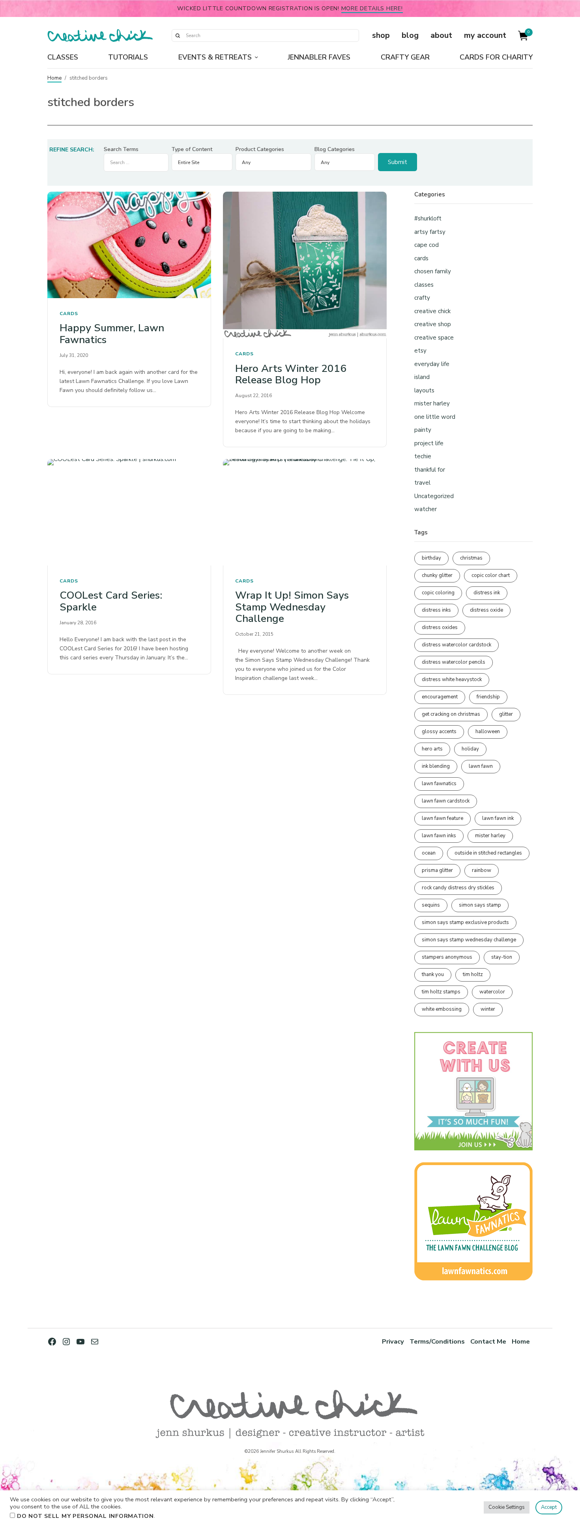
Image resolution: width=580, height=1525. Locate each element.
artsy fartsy (429, 232)
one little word (434, 417)
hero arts (432, 748)
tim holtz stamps (441, 991)
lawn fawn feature (442, 818)
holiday (470, 748)
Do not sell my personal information (85, 1515)
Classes (62, 57)
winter (488, 1009)
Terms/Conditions (437, 1341)
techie (422, 456)
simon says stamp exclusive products (465, 922)
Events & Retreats (215, 57)
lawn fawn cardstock (446, 800)
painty (422, 430)
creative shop (432, 324)
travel (422, 483)
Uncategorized (434, 496)
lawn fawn (481, 766)
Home (54, 78)
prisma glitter (437, 870)
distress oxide (486, 610)
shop (381, 35)
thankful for (429, 470)
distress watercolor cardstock (456, 644)
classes (424, 285)
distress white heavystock (452, 679)
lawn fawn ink (498, 818)
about (441, 35)
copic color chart (490, 575)
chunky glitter (437, 575)
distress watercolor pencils (453, 662)
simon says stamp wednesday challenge (469, 939)
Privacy (393, 1341)
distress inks (436, 610)
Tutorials (128, 57)
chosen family (432, 271)
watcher (425, 509)
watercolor (492, 991)
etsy (420, 351)
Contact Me (488, 1341)
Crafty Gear (405, 57)
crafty (422, 298)
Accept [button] (549, 1507)
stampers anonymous (447, 957)
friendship (488, 696)
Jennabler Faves (319, 57)
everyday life (431, 364)
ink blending (436, 766)
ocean (429, 853)
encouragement (440, 696)
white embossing (442, 1009)
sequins (431, 905)
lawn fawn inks (439, 835)
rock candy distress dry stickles (458, 887)
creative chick (432, 311)
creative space (434, 338)
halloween (487, 731)
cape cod (426, 245)
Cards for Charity (496, 57)
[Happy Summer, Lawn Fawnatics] (129, 245)
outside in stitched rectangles (488, 853)
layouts (424, 390)
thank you (433, 974)
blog (410, 35)
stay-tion (501, 957)
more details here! (372, 8)
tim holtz (473, 974)
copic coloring (438, 592)
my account (485, 35)
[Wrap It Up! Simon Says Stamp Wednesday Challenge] (305, 512)
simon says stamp (480, 905)
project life (428, 443)
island (422, 377)
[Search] (177, 35)
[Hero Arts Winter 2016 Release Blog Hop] (305, 265)
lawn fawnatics (439, 783)
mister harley (432, 403)
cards (69, 313)
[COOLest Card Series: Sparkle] (129, 512)
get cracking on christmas (451, 714)
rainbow (481, 870)
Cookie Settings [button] (506, 1507)
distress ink (486, 592)
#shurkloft (428, 218)
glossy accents (439, 731)
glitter (506, 714)
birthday (431, 558)
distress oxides (440, 627)
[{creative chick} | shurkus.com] (100, 35)
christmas (471, 558)
